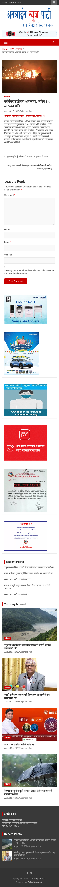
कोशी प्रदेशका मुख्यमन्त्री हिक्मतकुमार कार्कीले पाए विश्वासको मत (28, 573)
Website (8, 254)
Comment (9, 195)
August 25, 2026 (11, 702)
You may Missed (15, 604)
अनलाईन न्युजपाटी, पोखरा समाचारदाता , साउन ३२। (25, 116)
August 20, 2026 (11, 798)
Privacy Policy (38, 878)
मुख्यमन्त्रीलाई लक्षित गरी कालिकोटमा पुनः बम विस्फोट (27, 156)
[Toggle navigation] (6, 42)
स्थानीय (7, 96)
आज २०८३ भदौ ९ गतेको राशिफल (17, 579)
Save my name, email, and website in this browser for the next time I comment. (29, 272)
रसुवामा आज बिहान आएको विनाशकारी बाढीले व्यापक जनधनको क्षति (29, 567)
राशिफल (7, 738)
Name (7, 229)
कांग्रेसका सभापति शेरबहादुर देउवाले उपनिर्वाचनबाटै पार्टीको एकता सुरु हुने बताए (29, 167)
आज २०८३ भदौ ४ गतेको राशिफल (17, 594)
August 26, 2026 (11, 652)
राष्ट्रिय (7, 638)
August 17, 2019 (11, 111)
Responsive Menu (54, 2)
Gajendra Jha (26, 111)
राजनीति (7, 688)
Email (7, 242)
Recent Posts (13, 834)
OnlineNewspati (35, 882)
